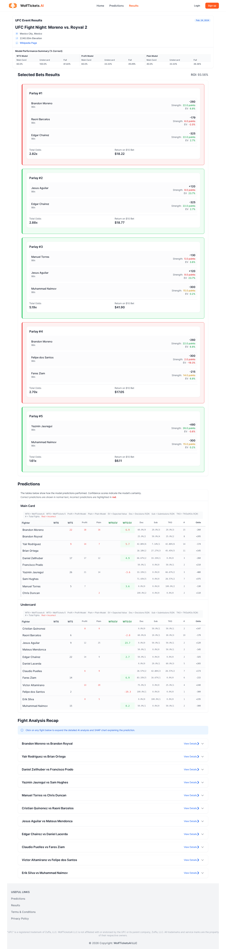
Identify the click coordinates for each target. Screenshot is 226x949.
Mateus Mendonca (34, 649)
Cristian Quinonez (34, 628)
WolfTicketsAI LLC (125, 943)
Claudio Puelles (32, 671)
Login (197, 5)
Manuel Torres (32, 586)
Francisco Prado (33, 564)
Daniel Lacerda (32, 663)
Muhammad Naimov (35, 705)
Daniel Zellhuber (33, 558)
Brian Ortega (30, 550)
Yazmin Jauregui (33, 572)
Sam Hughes (31, 579)
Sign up (212, 5)
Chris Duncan (31, 593)
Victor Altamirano (34, 685)
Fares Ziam (29, 677)
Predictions (116, 5)
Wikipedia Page (28, 42)
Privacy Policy (20, 918)
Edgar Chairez (31, 657)
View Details (190, 743)
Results (133, 5)
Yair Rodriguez (32, 544)
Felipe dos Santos (34, 691)
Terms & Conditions (23, 912)
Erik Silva (28, 699)
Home (100, 5)
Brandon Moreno (33, 529)
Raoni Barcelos (32, 635)
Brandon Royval (32, 536)
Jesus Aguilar (31, 642)
